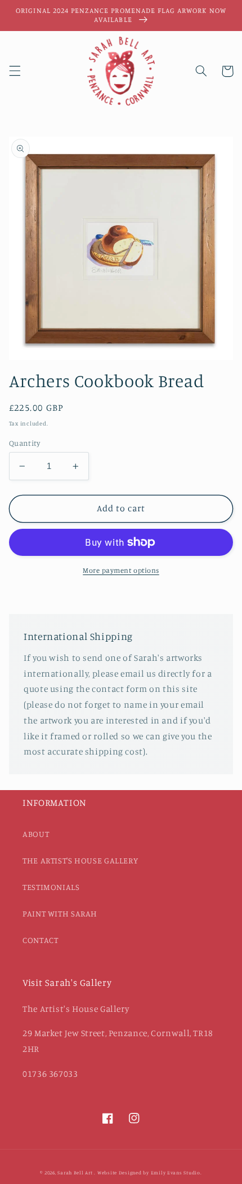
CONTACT (40, 940)
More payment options (121, 570)
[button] (15, 71)
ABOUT (36, 834)
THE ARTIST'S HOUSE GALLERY (80, 860)
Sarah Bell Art (74, 1172)
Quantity (24, 443)
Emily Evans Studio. (176, 1172)
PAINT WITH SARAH (60, 913)
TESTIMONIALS (51, 887)
